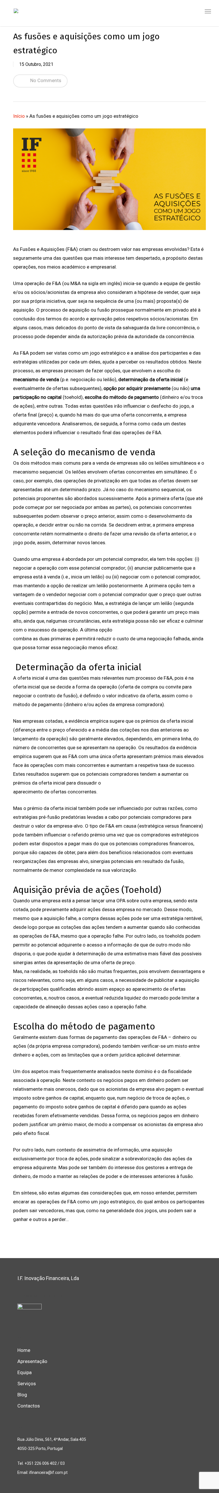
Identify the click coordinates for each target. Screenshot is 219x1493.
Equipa (24, 1372)
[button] (208, 11)
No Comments (45, 80)
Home (23, 1350)
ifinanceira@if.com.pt (48, 1472)
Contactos (28, 1406)
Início (19, 116)
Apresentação (32, 1361)
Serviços (26, 1383)
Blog (22, 1394)
